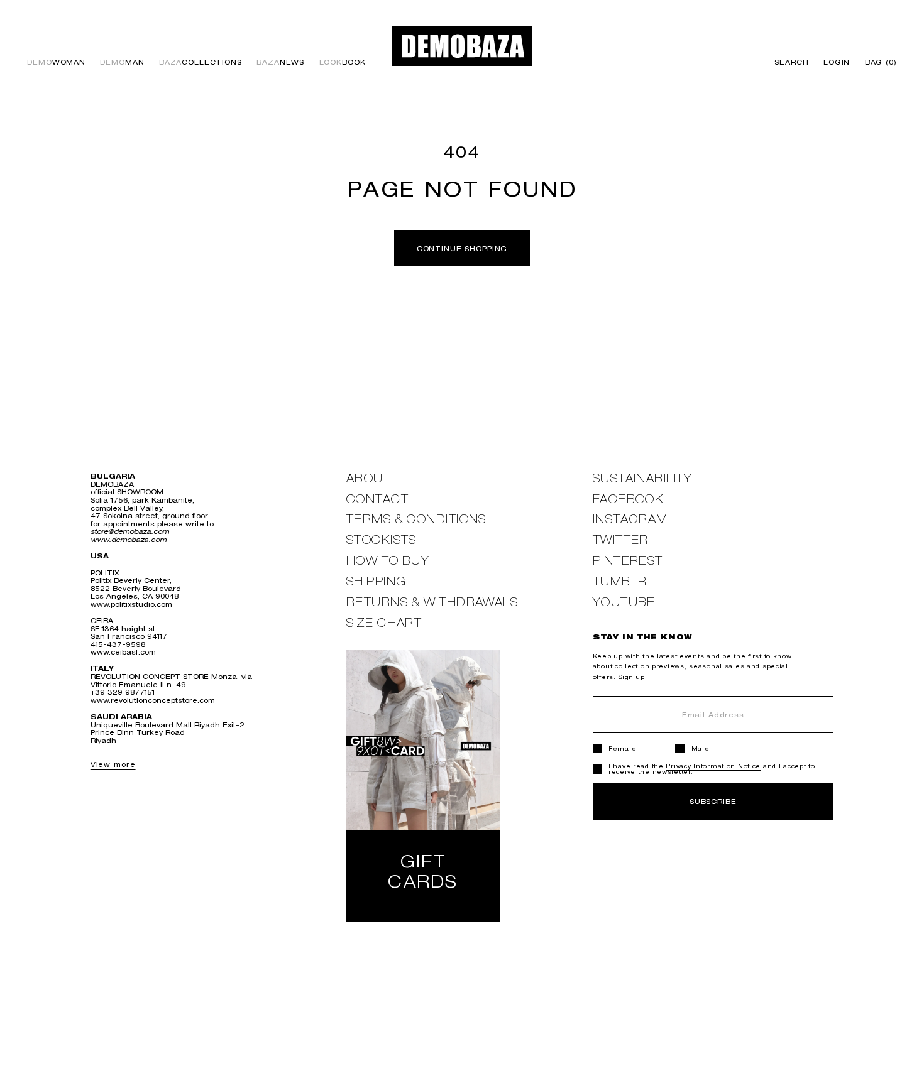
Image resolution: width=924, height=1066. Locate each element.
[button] (877, 62)
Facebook (628, 499)
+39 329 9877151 (123, 692)
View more (113, 764)
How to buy (387, 560)
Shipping (376, 581)
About (368, 478)
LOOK (342, 62)
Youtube (624, 602)
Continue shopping (462, 248)
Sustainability (643, 478)
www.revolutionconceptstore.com (153, 700)
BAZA (200, 62)
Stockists (381, 540)
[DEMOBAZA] (462, 46)
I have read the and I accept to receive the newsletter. (711, 769)
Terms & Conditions (416, 519)
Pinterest (628, 560)
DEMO (56, 62)
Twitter (621, 540)
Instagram (630, 519)
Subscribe (713, 801)
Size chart (384, 622)
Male (700, 748)
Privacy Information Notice (713, 766)
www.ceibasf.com (123, 652)
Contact (377, 499)
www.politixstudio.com (131, 604)
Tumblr (620, 581)
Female (622, 748)
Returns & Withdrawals (432, 602)
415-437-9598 (118, 644)
